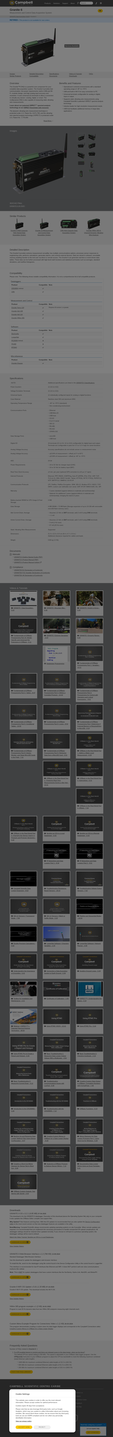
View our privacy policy (24, 1421)
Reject (42, 1427)
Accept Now (24, 1427)
